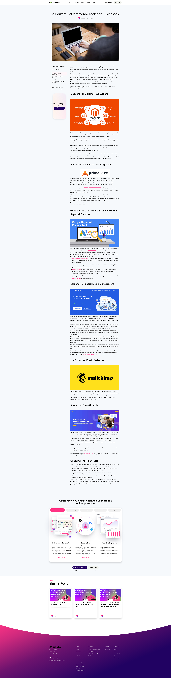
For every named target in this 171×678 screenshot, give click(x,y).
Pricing (88, 2)
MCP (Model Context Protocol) (94, 653)
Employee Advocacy (80, 670)
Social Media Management (94, 649)
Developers (90, 655)
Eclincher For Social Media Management (58, 82)
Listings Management (80, 664)
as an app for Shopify (89, 453)
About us (115, 649)
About (82, 2)
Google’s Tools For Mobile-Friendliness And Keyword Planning (58, 78)
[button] (70, 2)
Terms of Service (117, 653)
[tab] (57, 510)
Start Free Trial (108, 2)
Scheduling (78, 651)
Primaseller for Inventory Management (56, 74)
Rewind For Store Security (57, 87)
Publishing (78, 649)
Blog (94, 2)
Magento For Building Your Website (58, 70)
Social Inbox (78, 655)
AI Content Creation (80, 657)
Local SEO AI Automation (93, 651)
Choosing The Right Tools (57, 89)
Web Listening (79, 662)
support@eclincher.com (54, 653)
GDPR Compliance (118, 657)
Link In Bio (78, 668)
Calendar (78, 653)
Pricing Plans (107, 649)
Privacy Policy (116, 655)
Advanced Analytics (80, 666)
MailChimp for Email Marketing (58, 85)
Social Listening (79, 660)
